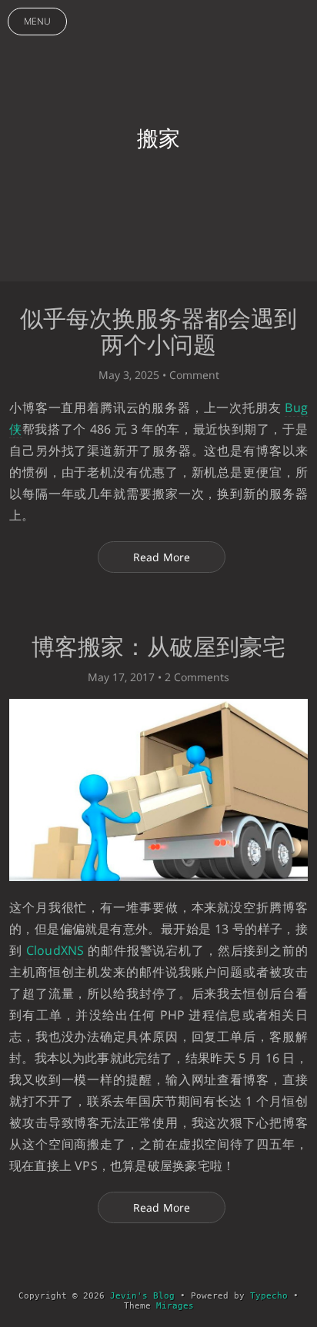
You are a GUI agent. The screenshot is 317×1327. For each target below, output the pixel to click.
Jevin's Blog (142, 1296)
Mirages (175, 1306)
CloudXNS (55, 950)
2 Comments (197, 677)
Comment (194, 375)
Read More (162, 557)
